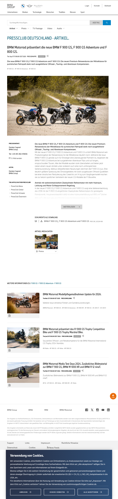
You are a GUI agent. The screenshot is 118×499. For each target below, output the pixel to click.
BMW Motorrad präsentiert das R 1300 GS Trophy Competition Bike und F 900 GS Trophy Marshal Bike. (74, 330)
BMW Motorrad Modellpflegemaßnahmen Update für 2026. (72, 294)
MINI (46, 410)
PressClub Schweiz (18, 193)
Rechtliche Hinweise (70, 443)
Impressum (45, 443)
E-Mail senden (16, 158)
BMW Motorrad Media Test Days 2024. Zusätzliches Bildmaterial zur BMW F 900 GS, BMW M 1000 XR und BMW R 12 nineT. (75, 365)
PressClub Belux (17, 186)
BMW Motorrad (66, 410)
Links (27, 443)
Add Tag (96, 23)
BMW (30, 410)
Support (10, 443)
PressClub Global (17, 190)
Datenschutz (12, 447)
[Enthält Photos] (9, 315)
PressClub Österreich (18, 196)
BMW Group (12, 410)
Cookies (32, 447)
